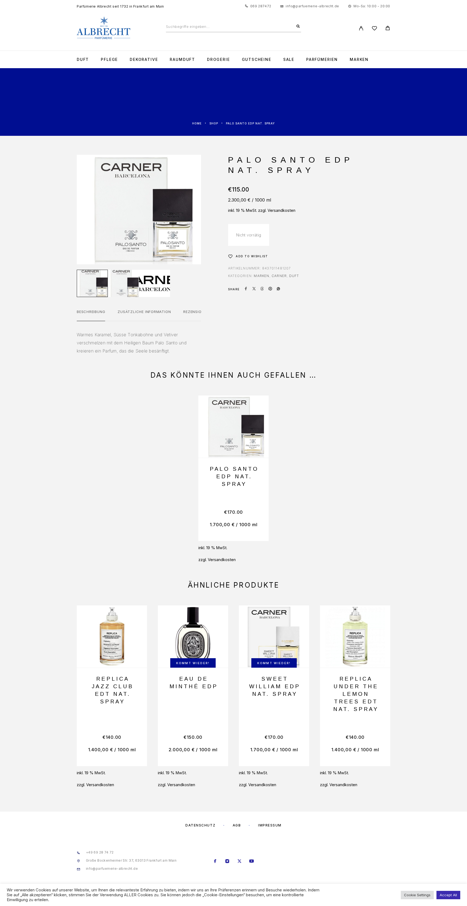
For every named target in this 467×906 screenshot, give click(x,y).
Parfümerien (322, 59)
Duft (83, 59)
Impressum (270, 825)
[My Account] (361, 28)
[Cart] (387, 29)
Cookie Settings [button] (417, 895)
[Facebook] (215, 861)
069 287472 (260, 6)
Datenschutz (200, 825)
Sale (288, 59)
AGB (237, 825)
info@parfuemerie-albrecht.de (312, 6)
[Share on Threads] (262, 289)
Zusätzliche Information (144, 311)
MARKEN (261, 276)
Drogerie (218, 59)
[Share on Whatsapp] (278, 289)
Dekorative (144, 59)
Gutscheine (256, 59)
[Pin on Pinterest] (270, 289)
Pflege (109, 59)
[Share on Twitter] (254, 289)
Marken (359, 59)
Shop (213, 123)
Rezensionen (196, 311)
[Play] (92, 283)
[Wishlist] (374, 29)
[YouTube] (252, 861)
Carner (279, 276)
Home (197, 123)
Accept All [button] (448, 895)
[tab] (91, 315)
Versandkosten (281, 210)
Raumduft (182, 59)
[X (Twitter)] (240, 861)
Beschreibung (91, 311)
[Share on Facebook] (246, 289)
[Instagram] (227, 861)
